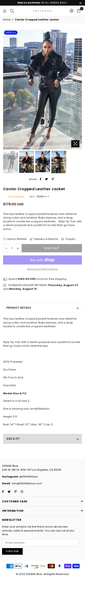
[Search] (12, 11)
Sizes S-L (11, 32)
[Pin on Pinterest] (53, 179)
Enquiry (70, 239)
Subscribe (12, 551)
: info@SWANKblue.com (26, 483)
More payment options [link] (42, 269)
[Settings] (71, 11)
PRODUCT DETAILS (18, 307)
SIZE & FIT (13, 438)
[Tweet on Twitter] (46, 179)
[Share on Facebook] (40, 179)
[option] (42, 89)
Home (7, 19)
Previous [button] (4, 89)
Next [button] (79, 89)
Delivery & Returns (45, 239)
